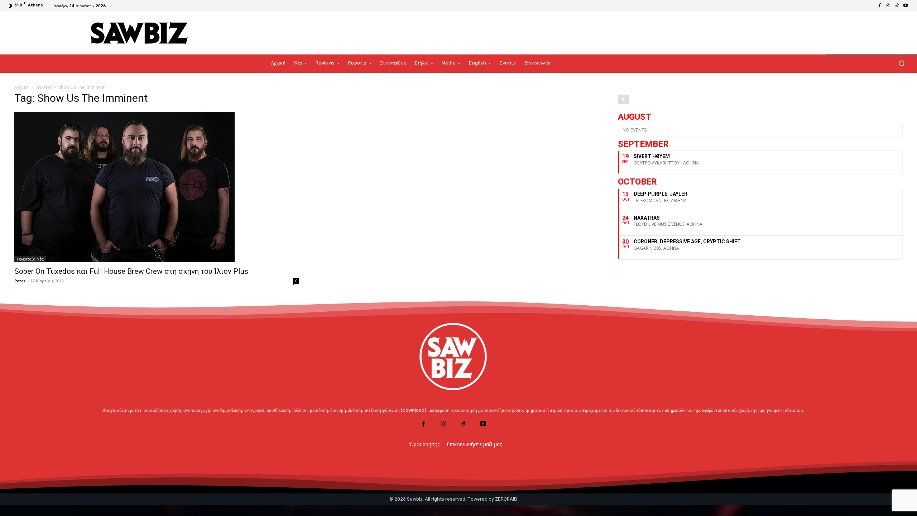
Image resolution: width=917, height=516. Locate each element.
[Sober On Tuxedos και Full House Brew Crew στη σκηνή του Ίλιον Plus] (156, 187)
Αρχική (21, 87)
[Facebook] (879, 5)
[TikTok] (897, 5)
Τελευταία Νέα (30, 259)
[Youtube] (905, 5)
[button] (901, 63)
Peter (19, 280)
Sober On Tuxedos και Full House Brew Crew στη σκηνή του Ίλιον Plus (131, 271)
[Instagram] (888, 5)
